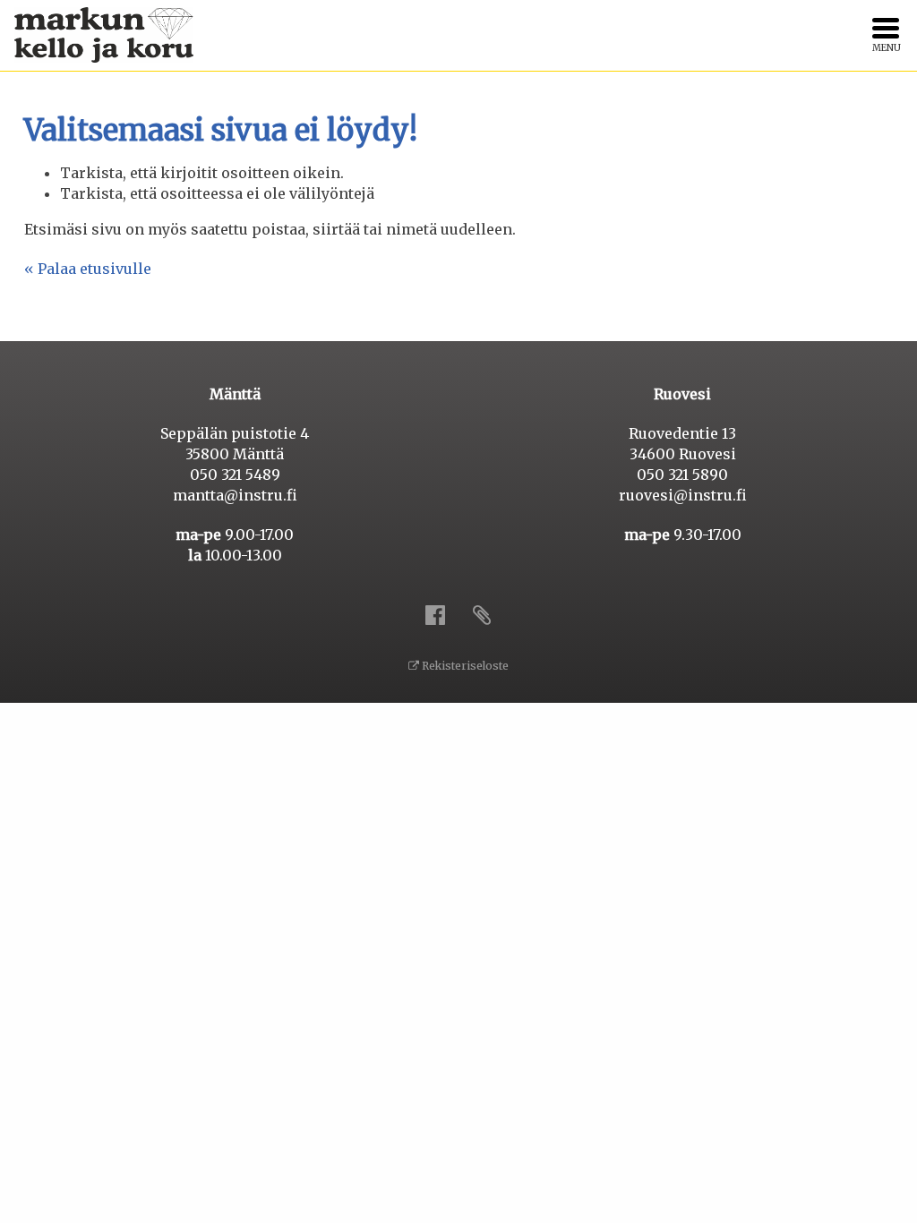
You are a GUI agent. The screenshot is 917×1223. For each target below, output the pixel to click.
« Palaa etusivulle (87, 269)
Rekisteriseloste (464, 665)
